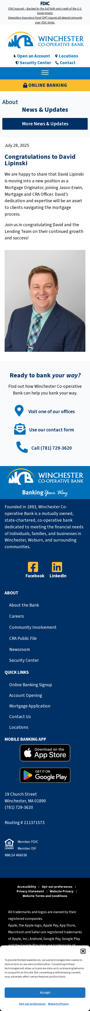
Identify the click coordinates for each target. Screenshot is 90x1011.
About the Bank (24, 605)
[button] (83, 951)
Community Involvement (33, 627)
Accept (45, 992)
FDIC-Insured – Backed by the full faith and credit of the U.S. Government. (45, 10)
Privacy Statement (30, 891)
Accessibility (26, 887)
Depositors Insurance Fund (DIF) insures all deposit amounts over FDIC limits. (45, 19)
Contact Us (20, 716)
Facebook (35, 576)
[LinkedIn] (57, 567)
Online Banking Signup (30, 685)
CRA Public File (23, 638)
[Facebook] (33, 567)
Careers (16, 616)
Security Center (24, 660)
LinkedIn (58, 576)
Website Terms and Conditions (45, 896)
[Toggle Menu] (45, 72)
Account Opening (25, 695)
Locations (18, 727)
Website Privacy (58, 1004)
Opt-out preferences (32, 1004)
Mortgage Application (29, 706)
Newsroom (19, 649)
